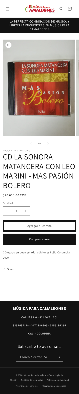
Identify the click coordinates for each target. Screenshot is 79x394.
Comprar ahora (39, 239)
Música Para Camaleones (36, 375)
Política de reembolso (32, 380)
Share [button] (10, 269)
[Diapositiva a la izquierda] (31, 143)
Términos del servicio (27, 386)
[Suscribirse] (58, 357)
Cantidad (8, 203)
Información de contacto (53, 386)
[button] (7, 9)
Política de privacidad (58, 380)
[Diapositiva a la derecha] (48, 143)
